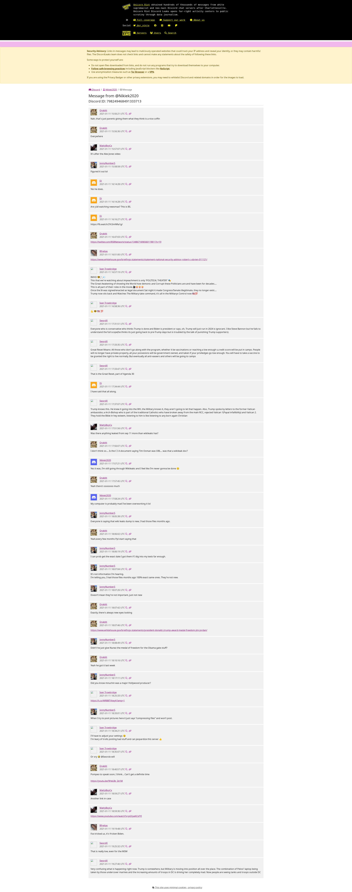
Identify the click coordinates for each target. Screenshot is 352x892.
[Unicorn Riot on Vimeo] (162, 25)
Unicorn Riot (141, 4)
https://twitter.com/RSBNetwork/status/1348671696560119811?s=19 (126, 241)
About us (198, 20)
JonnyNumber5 (107, 163)
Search (171, 33)
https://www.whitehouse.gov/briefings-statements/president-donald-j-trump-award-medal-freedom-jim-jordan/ (149, 630)
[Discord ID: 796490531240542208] (94, 112)
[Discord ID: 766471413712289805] (94, 461)
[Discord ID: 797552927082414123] (94, 182)
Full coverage (145, 20)
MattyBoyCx (106, 145)
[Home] (126, 33)
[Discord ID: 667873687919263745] (94, 270)
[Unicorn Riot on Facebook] (155, 25)
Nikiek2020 (111, 89)
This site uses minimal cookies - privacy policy (178, 887)
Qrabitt (103, 110)
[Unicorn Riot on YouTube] (169, 25)
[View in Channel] (126, 113)
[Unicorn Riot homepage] (126, 7)
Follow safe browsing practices (108, 68)
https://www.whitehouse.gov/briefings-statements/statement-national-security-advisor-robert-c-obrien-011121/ (149, 259)
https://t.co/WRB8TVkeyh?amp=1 (108, 700)
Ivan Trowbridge (108, 268)
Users (157, 33)
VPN (151, 71)
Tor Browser (137, 71)
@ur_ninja (142, 25)
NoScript (165, 68)
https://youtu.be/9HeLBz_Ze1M (107, 780)
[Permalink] (130, 113)
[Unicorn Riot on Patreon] (176, 25)
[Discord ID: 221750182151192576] (94, 322)
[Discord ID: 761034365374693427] (94, 252)
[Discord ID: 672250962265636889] (94, 164)
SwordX (104, 320)
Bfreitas (104, 251)
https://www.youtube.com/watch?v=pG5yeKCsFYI (116, 816)
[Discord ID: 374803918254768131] (94, 147)
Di (101, 180)
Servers (141, 33)
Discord (95, 89)
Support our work (173, 20)
